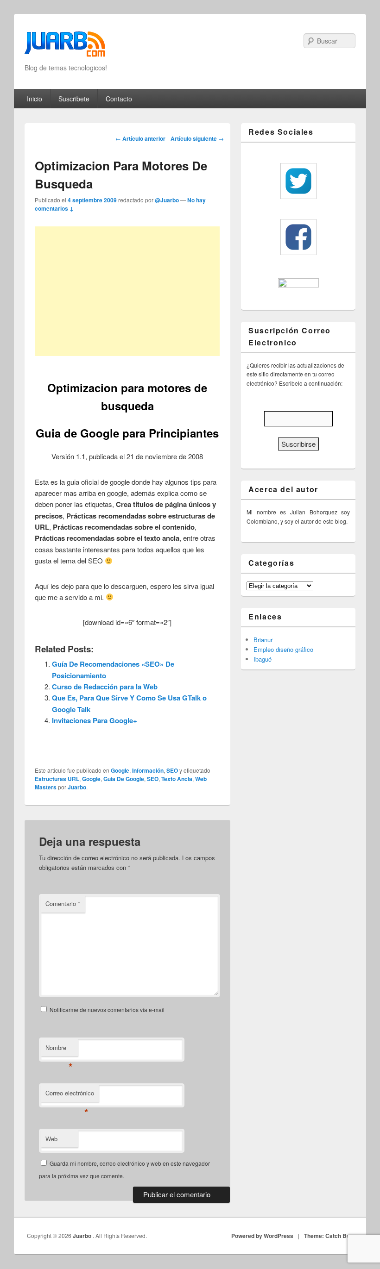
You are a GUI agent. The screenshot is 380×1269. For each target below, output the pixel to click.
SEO (172, 770)
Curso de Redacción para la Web (105, 686)
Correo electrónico (69, 1095)
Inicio (34, 98)
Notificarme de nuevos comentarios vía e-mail (107, 1009)
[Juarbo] (65, 47)
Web (51, 1138)
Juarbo (77, 787)
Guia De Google (123, 779)
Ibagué (262, 659)
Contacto (119, 98)
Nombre (59, 1049)
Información (148, 770)
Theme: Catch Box (328, 1235)
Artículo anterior (140, 138)
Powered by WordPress (262, 1235)
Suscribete (73, 98)
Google (120, 770)
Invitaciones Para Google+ (94, 720)
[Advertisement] (127, 291)
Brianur (262, 639)
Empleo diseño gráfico (283, 649)
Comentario (62, 903)
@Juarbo (167, 200)
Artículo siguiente (197, 138)
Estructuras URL (57, 779)
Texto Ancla (176, 779)
